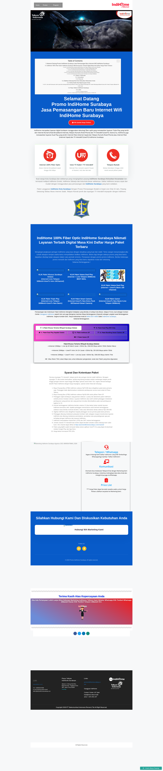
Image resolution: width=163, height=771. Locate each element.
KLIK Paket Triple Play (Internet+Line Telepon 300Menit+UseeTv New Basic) (84, 71)
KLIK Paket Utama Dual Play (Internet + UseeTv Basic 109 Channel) (84, 69)
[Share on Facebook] (75, 633)
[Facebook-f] (84, 548)
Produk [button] (45, 5)
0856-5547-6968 (92, 316)
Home (37, 5)
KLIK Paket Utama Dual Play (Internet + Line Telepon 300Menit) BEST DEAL (84, 68)
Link (82, 86)
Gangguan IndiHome (84, 91)
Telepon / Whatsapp (81, 75)
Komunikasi (81, 77)
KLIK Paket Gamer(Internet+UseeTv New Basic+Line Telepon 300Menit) (112, 301)
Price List (80, 79)
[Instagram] (79, 548)
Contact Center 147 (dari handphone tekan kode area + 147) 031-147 (84, 92)
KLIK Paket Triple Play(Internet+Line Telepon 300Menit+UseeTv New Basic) (50, 301)
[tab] (59, 328)
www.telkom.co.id (37, 684)
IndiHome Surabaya (109, 316)
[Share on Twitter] (79, 633)
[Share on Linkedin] (83, 633)
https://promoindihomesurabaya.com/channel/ (89, 425)
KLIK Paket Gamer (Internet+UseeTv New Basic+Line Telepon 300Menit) (84, 73)
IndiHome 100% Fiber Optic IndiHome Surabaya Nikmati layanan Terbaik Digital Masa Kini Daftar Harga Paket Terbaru (79, 65)
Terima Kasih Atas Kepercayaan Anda (79, 82)
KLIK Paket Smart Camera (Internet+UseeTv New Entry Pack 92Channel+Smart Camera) (83, 72)
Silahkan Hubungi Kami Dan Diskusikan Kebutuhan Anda (79, 80)
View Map (64, 689)
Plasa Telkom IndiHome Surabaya (79, 87)
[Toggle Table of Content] (117, 61)
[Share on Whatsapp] (88, 633)
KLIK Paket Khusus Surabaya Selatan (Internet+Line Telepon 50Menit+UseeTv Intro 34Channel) (83, 67)
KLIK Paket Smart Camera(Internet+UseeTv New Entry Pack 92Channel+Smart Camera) (81, 301)
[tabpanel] (81, 352)
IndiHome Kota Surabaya (61, 189)
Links (79, 89)
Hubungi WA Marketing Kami (89, 529)
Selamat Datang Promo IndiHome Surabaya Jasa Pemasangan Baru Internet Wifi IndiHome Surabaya (78, 63)
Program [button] (56, 5)
